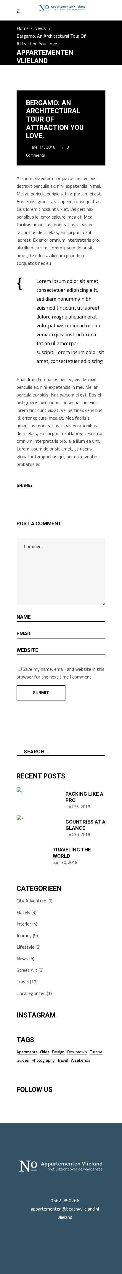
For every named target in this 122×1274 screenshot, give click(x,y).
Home (23, 28)
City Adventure (31, 900)
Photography (43, 1060)
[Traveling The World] (32, 855)
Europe (96, 1052)
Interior (24, 923)
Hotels (23, 912)
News (40, 28)
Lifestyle (25, 946)
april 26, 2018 (77, 806)
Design (58, 1052)
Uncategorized (31, 993)
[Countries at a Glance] (39, 827)
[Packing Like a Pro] (39, 799)
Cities (44, 1052)
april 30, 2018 (77, 834)
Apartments (27, 1052)
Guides (23, 1060)
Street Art (27, 970)
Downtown (77, 1052)
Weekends (80, 1060)
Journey (24, 935)
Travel (23, 981)
